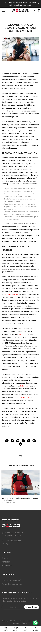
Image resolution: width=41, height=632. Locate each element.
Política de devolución (12, 580)
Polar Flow (25, 397)
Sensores (6, 562)
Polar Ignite (25, 386)
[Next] (37, 487)
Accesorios (7, 565)
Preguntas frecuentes (12, 584)
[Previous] (4, 487)
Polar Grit (23, 334)
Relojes (5, 558)
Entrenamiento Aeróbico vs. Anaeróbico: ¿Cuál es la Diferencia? (20, 499)
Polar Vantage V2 (10, 294)
